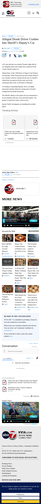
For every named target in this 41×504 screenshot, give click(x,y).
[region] (20, 370)
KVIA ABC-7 (7, 48)
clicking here (8, 330)
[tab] (7, 358)
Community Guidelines (31, 446)
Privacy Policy (18, 446)
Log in (31, 343)
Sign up (36, 343)
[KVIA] (13, 12)
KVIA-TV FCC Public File (10, 451)
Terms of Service (7, 446)
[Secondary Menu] (4, 13)
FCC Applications (26, 451)
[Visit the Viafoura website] (35, 396)
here (11, 336)
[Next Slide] (37, 127)
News (17, 172)
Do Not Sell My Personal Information (14, 453)
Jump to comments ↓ (8, 180)
